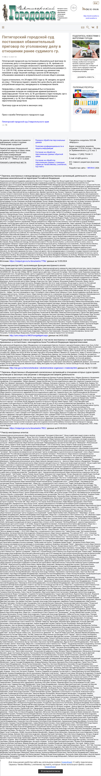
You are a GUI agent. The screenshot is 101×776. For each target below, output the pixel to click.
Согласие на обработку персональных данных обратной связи (49, 154)
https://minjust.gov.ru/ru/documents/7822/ (28, 428)
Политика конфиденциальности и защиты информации (49, 147)
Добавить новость (85, 77)
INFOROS (91, 168)
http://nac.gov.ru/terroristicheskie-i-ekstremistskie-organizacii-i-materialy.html (43, 368)
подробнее (67, 762)
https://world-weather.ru (91, 16)
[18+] (34, 13)
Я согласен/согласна (50, 771)
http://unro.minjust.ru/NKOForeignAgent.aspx (29, 335)
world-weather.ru (91, 18)
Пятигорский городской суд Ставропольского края (25, 122)
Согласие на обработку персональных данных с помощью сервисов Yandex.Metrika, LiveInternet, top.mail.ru (51, 163)
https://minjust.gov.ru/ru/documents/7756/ (28, 261)
